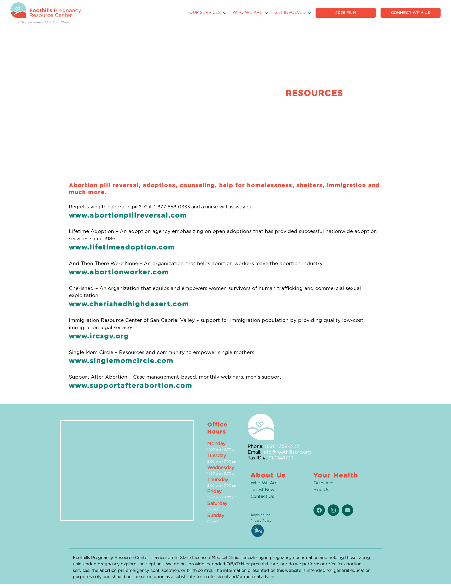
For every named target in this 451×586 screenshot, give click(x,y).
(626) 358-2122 (282, 446)
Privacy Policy (261, 520)
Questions (323, 483)
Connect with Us (410, 13)
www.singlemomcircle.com (121, 360)
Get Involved (290, 12)
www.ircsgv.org (99, 336)
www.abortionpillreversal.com (128, 215)
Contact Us (262, 496)
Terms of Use (260, 515)
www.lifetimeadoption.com (122, 247)
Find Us (321, 490)
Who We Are (248, 12)
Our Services (205, 12)
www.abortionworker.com (119, 272)
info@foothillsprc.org (287, 452)
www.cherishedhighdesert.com (129, 304)
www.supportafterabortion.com (130, 385)
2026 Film (345, 13)
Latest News (263, 490)
